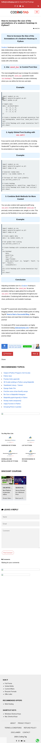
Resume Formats (10, 691)
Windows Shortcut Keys (13, 714)
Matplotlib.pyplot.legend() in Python (15, 397)
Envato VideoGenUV (9, 498)
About (13, 723)
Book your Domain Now (23, 498)
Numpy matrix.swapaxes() (12, 400)
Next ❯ (35, 354)
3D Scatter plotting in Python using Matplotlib (19, 382)
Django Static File (10, 388)
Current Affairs (9, 689)
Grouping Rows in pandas (12, 407)
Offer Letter (8, 694)
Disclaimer (15, 732)
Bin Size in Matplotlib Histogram (14, 394)
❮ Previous (7, 354)
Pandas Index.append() (11, 379)
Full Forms (8, 683)
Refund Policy (30, 728)
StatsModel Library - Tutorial (13, 385)
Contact (26, 732)
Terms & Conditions (13, 728)
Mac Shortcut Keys (11, 716)
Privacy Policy (24, 723)
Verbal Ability (9, 686)
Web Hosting (9, 704)
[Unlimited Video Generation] (7, 480)
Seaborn (4, 47)
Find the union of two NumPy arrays (16, 391)
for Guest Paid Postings (17, 2)
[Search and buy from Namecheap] (20, 480)
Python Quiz (8, 376)
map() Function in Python (12, 404)
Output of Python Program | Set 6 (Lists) (17, 373)
